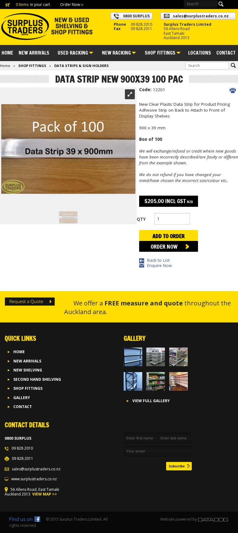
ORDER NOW (164, 246)
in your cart (40, 4)
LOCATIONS (199, 52)
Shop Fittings (27, 388)
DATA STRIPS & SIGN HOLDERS (81, 65)
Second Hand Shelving (37, 379)
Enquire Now (159, 265)
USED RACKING (73, 52)
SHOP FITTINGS (160, 52)
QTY (141, 219)
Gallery (21, 397)
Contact (226, 52)
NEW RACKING (116, 52)
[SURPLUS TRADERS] (46, 26)
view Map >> (44, 494)
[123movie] (38, 525)
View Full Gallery (151, 400)
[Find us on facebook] (24, 519)
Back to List (158, 260)
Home (7, 52)
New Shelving (27, 370)
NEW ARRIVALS (34, 52)
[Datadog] (213, 519)
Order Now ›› (71, 4)
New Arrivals (27, 361)
